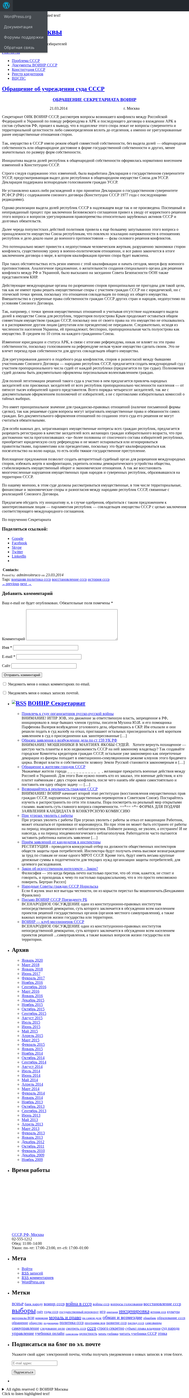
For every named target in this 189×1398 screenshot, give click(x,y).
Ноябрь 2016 (32, 982)
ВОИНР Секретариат (56, 703)
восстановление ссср (69, 579)
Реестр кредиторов (27, 74)
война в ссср (79, 1303)
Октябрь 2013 (33, 1106)
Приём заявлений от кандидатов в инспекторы (61, 842)
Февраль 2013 (33, 1133)
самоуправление (25, 1328)
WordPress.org (33, 1282)
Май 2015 (30, 1031)
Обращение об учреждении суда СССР (53, 89)
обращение (20, 1323)
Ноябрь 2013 (32, 1102)
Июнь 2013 (31, 1115)
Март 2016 (30, 991)
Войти (27, 1269)
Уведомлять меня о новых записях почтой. (43, 693)
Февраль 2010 (33, 1151)
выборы (24, 1310)
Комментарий (13, 639)
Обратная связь (19, 47)
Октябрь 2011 (33, 1146)
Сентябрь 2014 (34, 1062)
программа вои (95, 1323)
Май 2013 (30, 1120)
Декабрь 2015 (33, 1000)
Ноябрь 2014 (32, 1053)
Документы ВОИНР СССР (34, 65)
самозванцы (153, 1323)
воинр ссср (54, 1303)
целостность (88, 1334)
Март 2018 (30, 965)
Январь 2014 (32, 1097)
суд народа (170, 1328)
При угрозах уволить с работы (47, 815)
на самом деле (92, 1318)
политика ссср (72, 1322)
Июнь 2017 (31, 974)
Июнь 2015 (31, 1027)
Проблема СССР (26, 61)
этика (162, 1333)
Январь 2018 (32, 969)
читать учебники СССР (138, 1333)
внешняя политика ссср (31, 579)
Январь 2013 (32, 1137)
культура (173, 1312)
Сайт (6, 666)
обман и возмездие (122, 1317)
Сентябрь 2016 (34, 987)
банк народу (34, 1304)
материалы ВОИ (23, 1318)
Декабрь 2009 (33, 1155)
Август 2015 (32, 1018)
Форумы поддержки (24, 37)
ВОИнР (18, 1304)
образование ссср (171, 1318)
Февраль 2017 (33, 978)
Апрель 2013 (32, 1124)
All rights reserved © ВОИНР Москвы (37, 1389)
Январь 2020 (32, 960)
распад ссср (136, 1323)
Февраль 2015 (33, 1044)
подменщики (51, 1323)
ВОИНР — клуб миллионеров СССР (53, 922)
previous (10, 584)
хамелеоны (71, 1334)
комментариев (38, 1278)
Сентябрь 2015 (34, 1013)
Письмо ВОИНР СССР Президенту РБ (54, 899)
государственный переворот (79, 1312)
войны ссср (101, 1304)
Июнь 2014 (31, 1075)
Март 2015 (30, 1040)
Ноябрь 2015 (32, 1005)
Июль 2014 (31, 1071)
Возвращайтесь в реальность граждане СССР (60, 789)
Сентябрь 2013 (34, 1111)
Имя (7, 647)
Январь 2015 (32, 1049)
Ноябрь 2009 (32, 1159)
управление (23, 1333)
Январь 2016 (32, 996)
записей (32, 1273)
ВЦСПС (19, 78)
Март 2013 (30, 1128)
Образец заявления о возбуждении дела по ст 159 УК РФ (69, 740)
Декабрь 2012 (33, 1142)
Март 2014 (30, 1089)
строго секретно (110, 1328)
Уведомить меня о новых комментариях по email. (49, 684)
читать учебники (108, 1334)
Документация (18, 26)
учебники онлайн (49, 1333)
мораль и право (65, 1317)
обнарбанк (149, 1318)
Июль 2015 (31, 1022)
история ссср (99, 579)
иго (103, 1311)
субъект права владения (142, 1328)
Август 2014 (32, 1066)
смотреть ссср (76, 1328)
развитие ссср (116, 1323)
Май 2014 (30, 1080)
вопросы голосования (126, 1304)
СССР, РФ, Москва (28, 1234)
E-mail (8, 656)
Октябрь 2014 (33, 1058)
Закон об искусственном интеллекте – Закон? (60, 868)
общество (36, 1323)
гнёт (40, 1312)
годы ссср (51, 1312)
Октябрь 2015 (33, 1009)
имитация (112, 1312)
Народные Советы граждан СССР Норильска (60, 886)
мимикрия (41, 1318)
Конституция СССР (28, 69)
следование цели (52, 1328)
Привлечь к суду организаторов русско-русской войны (68, 714)
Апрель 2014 (32, 1084)
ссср (91, 1328)
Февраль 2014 (33, 1093)
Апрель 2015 (32, 1035)
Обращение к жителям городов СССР (53, 767)
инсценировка (134, 1311)
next (26, 584)
